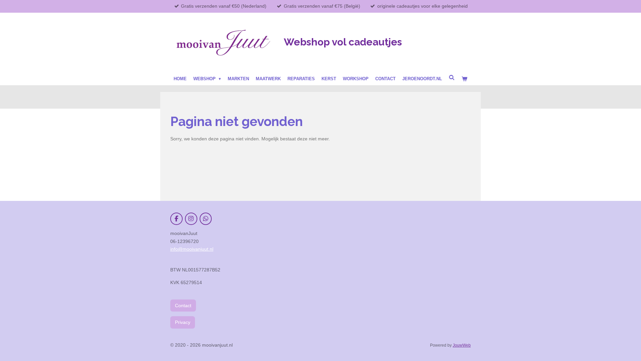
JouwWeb (462, 345)
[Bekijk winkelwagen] (464, 79)
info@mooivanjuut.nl (191, 249)
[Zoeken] (451, 78)
